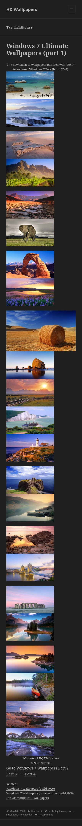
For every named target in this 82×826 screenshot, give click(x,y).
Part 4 (30, 774)
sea (8, 814)
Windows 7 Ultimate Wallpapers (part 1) (37, 49)
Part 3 (11, 774)
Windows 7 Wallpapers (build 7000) (30, 788)
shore (14, 814)
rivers (71, 811)
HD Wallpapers (21, 9)
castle (51, 811)
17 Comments (45, 814)
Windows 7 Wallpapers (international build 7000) (40, 793)
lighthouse (60, 811)
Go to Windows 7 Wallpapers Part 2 (37, 768)
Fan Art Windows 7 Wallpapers (27, 798)
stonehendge (25, 814)
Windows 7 (36, 811)
